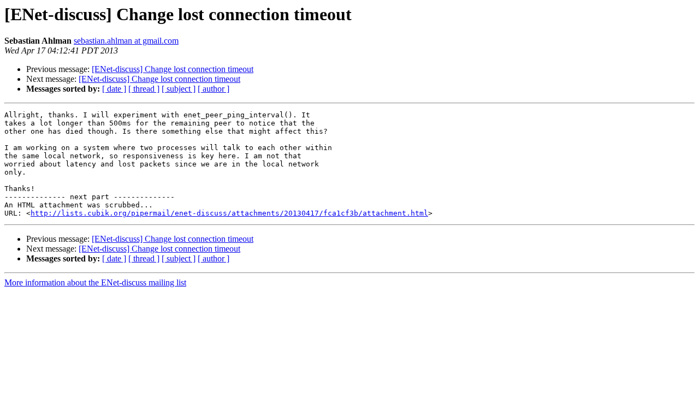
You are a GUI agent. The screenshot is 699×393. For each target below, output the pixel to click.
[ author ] (213, 88)
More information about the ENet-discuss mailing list (95, 282)
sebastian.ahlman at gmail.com (126, 40)
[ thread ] (143, 88)
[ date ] (114, 88)
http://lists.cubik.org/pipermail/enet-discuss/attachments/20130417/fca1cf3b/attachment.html (229, 213)
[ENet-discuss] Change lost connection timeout (172, 69)
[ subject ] (179, 88)
